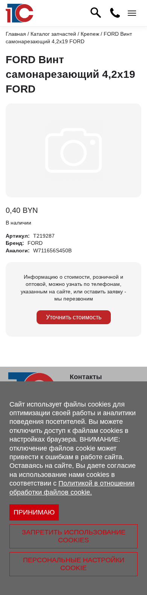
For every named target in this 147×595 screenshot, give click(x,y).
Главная (16, 34)
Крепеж (90, 34)
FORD (35, 243)
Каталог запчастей (53, 34)
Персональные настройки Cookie (73, 564)
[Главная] (19, 13)
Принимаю (34, 512)
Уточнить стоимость (73, 317)
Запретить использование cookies (74, 536)
